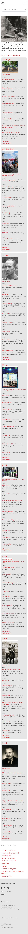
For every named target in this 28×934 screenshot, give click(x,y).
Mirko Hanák (6, 818)
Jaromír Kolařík (6, 832)
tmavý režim (7, 891)
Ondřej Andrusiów (7, 511)
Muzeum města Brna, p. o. (9, 918)
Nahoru (3, 845)
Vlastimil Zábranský (8, 622)
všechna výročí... (6, 143)
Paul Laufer (5, 395)
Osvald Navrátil (6, 420)
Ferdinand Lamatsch (8, 567)
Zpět (9, 845)
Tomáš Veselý (6, 213)
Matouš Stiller (6, 494)
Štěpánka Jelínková (7, 350)
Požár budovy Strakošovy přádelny (12, 500)
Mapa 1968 (5, 863)
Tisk (14, 845)
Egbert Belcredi (6, 574)
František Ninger (7, 409)
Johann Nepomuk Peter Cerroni (11, 669)
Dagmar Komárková (8, 614)
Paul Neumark (6, 452)
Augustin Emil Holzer (8, 96)
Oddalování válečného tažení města (12, 773)
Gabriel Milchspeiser (8, 426)
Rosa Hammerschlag (8, 520)
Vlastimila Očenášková (8, 206)
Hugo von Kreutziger (8, 583)
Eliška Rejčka (5, 485)
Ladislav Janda (6, 722)
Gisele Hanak (6, 537)
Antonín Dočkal (6, 544)
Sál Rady (4, 866)
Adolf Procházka (6, 402)
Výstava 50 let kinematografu (11, 132)
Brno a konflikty (6, 876)
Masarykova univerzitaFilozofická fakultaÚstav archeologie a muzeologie (10, 907)
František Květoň (7, 685)
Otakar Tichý (6, 340)
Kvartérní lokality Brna (9, 869)
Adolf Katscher (6, 790)
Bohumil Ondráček (7, 444)
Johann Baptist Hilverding (9, 286)
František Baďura (7, 303)
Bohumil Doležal (7, 605)
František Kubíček (7, 112)
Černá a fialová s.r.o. (7, 927)
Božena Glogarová (7, 88)
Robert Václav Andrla (8, 103)
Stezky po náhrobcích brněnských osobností (12, 872)
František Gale (6, 730)
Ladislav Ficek (6, 435)
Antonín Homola (7, 825)
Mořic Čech (5, 232)
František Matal (6, 783)
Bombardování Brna (8, 858)
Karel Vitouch (6, 223)
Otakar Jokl (5, 591)
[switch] (2, 891)
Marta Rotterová (7, 322)
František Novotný (7, 187)
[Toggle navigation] (25, 2)
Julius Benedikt (6, 809)
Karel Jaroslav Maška (8, 79)
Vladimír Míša (6, 294)
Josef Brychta (6, 530)
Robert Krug (5, 680)
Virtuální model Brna (8, 850)
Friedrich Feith (6, 596)
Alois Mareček (6, 696)
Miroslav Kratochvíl (7, 239)
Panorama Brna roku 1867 (10, 853)
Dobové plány (6, 856)
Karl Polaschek (6, 314)
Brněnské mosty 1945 (8, 861)
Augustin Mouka (7, 119)
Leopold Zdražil (6, 197)
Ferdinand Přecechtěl (8, 715)
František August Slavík (9, 180)
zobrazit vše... (6, 141)
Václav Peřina (6, 331)
